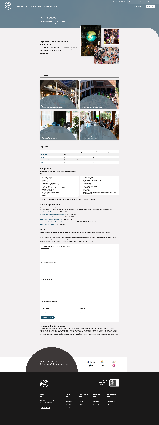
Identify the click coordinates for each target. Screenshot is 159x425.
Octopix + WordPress (114, 421)
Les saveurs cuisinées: (45, 221)
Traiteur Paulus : (43, 224)
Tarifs (108, 404)
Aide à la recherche (98, 407)
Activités (19, 6)
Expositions (68, 399)
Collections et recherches (32, 6)
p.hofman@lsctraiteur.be (56, 221)
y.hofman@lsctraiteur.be (70, 221)
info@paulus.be (51, 224)
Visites (56, 6)
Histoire (81, 399)
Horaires (109, 399)
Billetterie (151, 6)
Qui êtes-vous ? (134, 1)
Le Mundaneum (47, 6)
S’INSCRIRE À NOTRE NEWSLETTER (47, 368)
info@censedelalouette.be (56, 216)
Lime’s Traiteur (43, 211)
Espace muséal (46, 106)
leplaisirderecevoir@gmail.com (58, 214)
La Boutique (140, 6)
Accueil (41, 23)
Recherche (144, 1)
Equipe (81, 404)
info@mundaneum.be (48, 402)
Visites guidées (69, 407)
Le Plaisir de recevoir (45, 214)
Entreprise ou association (47, 257)
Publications (96, 401)
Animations (68, 404)
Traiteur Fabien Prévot (45, 219)
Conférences (69, 401)
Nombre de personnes (47, 272)
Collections (96, 404)
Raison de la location (47, 279)
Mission (81, 401)
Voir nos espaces (44, 53)
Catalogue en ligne (98, 399)
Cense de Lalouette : (45, 216)
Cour (83, 106)
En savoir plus (101, 384)
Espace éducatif (87, 137)
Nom (81, 251)
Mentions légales (53, 421)
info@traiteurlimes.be (53, 211)
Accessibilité (110, 401)
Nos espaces (83, 407)
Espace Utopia (45, 137)
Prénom (42, 251)
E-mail (43, 266)
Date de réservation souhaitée (49, 301)
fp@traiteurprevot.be (56, 219)
